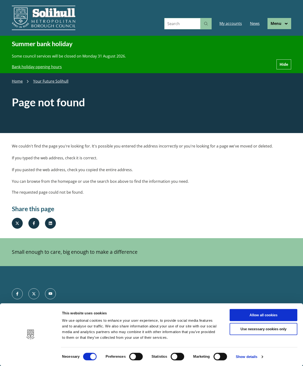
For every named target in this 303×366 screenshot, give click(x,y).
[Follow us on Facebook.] (17, 293)
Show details (246, 357)
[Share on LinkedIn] (50, 223)
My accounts (230, 23)
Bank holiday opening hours (37, 66)
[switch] (136, 356)
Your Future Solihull (50, 81)
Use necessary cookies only (263, 329)
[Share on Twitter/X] (17, 223)
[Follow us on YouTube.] (50, 293)
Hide (284, 64)
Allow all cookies (263, 315)
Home (17, 81)
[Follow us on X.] (33, 293)
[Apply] (206, 23)
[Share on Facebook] (33, 223)
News (255, 23)
